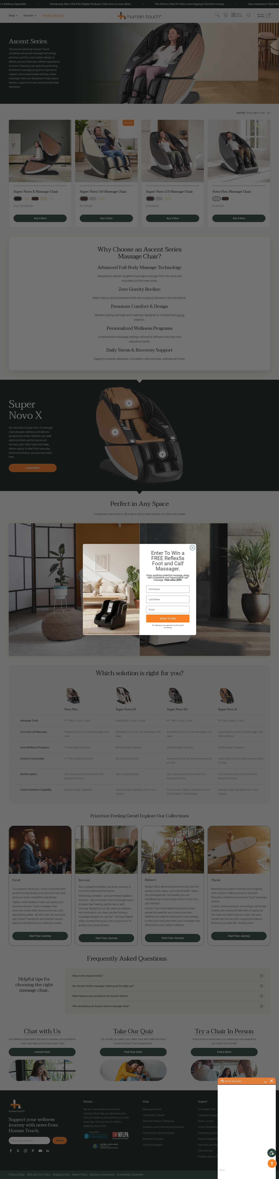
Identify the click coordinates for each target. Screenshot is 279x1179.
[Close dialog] (192, 547)
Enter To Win (168, 618)
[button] (272, 1163)
